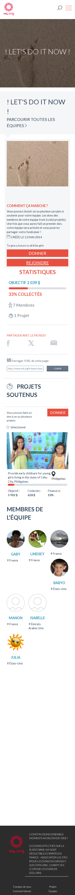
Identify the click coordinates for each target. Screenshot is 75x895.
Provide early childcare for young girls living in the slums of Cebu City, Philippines (29, 477)
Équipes (53, 891)
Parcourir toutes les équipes (31, 122)
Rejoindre (37, 262)
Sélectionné (18, 427)
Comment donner (22, 891)
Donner (37, 253)
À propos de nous (22, 886)
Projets (53, 886)
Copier (57, 368)
